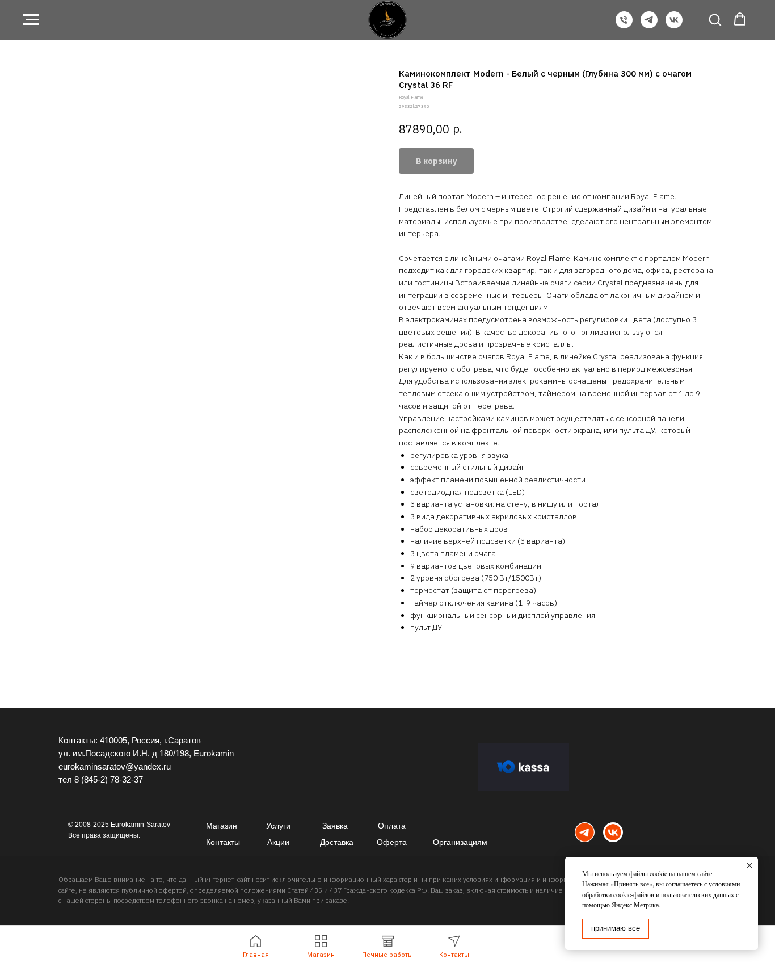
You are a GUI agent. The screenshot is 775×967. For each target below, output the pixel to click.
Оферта (392, 842)
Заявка (335, 825)
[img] (585, 832)
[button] (715, 19)
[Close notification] (749, 865)
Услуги (278, 825)
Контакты (223, 842)
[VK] (674, 25)
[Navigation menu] (31, 20)
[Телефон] (624, 25)
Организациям (460, 842)
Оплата (392, 825)
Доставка (336, 842)
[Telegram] (649, 25)
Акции (278, 842)
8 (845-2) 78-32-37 (108, 779)
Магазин (221, 825)
